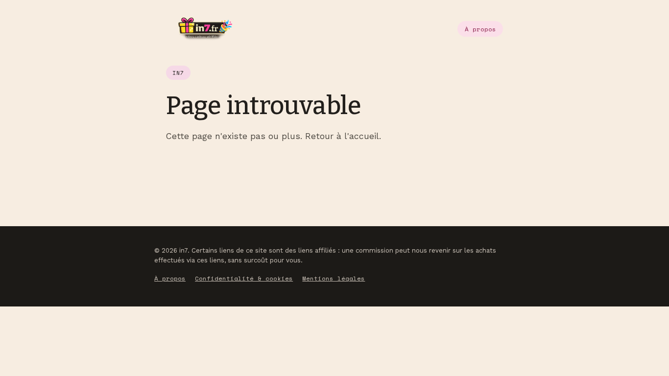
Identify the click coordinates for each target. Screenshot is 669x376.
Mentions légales (333, 278)
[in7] (199, 29)
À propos (480, 29)
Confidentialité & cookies (244, 278)
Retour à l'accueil (342, 136)
